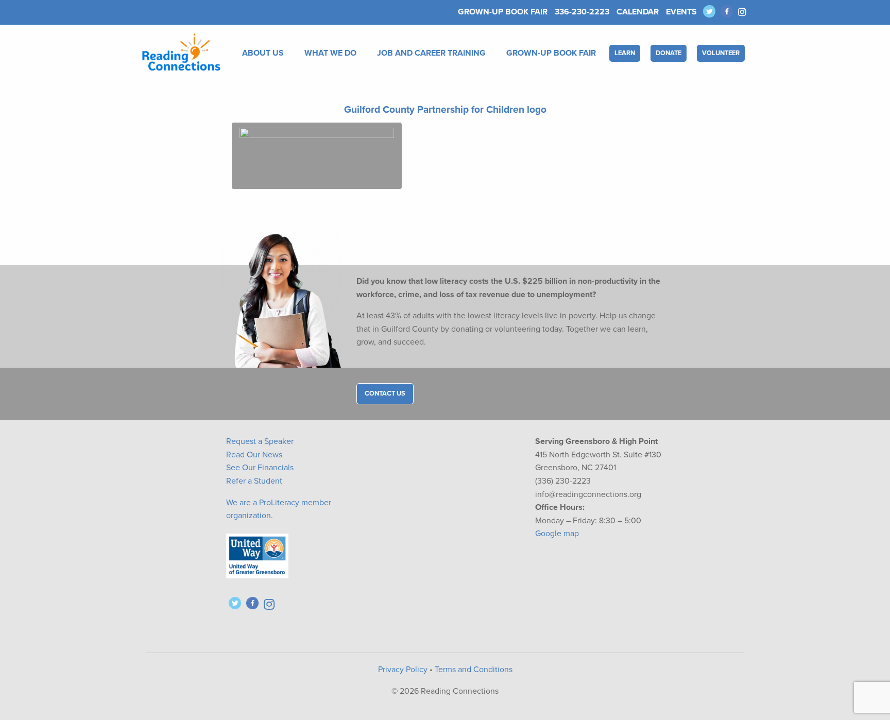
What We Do (330, 53)
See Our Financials (260, 467)
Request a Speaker (260, 441)
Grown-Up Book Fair (502, 12)
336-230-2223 (582, 12)
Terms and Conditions (473, 669)
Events (681, 12)
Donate (668, 53)
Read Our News (254, 455)
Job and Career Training (431, 53)
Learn (624, 53)
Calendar (638, 12)
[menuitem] (265, 53)
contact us (385, 393)
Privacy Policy (402, 669)
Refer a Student (254, 481)
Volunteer (721, 53)
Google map (557, 533)
